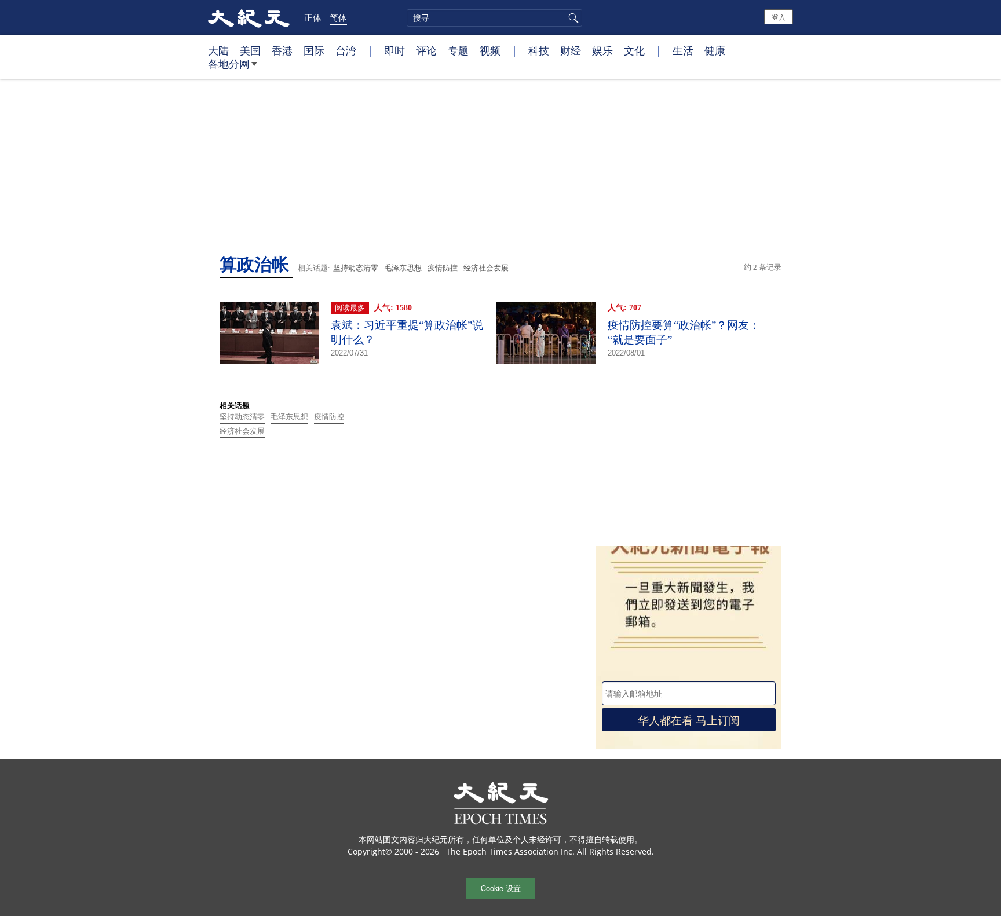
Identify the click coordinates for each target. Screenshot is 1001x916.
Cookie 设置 (501, 887)
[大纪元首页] (249, 17)
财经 (570, 50)
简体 (338, 17)
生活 (683, 50)
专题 (458, 50)
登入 (779, 16)
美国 (250, 50)
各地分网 (229, 64)
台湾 (345, 50)
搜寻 (571, 18)
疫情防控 (443, 267)
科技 (538, 50)
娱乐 (602, 50)
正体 (313, 17)
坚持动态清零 (355, 267)
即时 (394, 50)
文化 (634, 50)
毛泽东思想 (403, 267)
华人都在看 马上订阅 (689, 719)
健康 (714, 50)
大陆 (218, 50)
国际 (314, 50)
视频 (490, 50)
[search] (494, 18)
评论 (426, 50)
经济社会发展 (486, 267)
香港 (282, 50)
